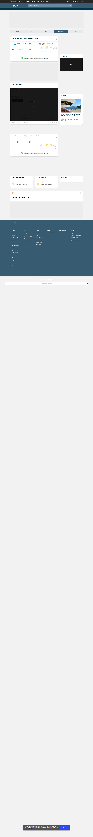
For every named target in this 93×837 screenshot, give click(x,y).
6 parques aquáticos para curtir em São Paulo (70, 115)
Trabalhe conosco (75, 237)
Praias (13, 240)
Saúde (37, 235)
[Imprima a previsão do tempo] (56, 122)
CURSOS (37, 1)
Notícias (37, 230)
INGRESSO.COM (21, 1)
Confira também (62, 230)
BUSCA (68, 1)
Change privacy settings (76, 235)
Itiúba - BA (43, 183)
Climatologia (26, 240)
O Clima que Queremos (40, 239)
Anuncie (73, 232)
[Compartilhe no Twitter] (52, 122)
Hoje (32, 31)
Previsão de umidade (28, 236)
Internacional (38, 244)
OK (63, 827)
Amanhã (46, 31)
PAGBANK (33, 1)
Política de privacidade (29, 828)
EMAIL (81, 1)
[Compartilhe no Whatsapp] (54, 122)
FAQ (72, 239)
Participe (61, 232)
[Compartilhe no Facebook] (51, 122)
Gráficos (25, 230)
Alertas (37, 240)
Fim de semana (61, 31)
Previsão (13, 230)
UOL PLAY (42, 1)
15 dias (75, 31)
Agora (17, 31)
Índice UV (25, 238)
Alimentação (38, 233)
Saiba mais (46, 58)
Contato (73, 230)
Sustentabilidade (39, 242)
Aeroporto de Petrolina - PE (23, 183)
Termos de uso (74, 240)
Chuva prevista (15, 266)
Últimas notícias (39, 232)
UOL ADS (47, 1)
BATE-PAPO (75, 1)
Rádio (48, 233)
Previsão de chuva (27, 232)
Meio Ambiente (39, 237)
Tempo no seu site (63, 233)
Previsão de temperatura (26, 234)
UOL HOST (27, 1)
